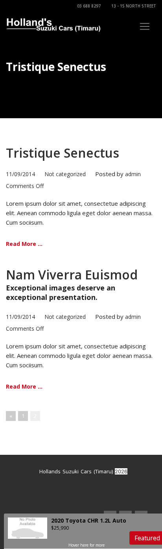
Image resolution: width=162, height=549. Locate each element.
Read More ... (24, 244)
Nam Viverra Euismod (72, 274)
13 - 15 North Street (133, 6)
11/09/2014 (20, 174)
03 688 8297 (89, 6)
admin (133, 174)
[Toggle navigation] (145, 26)
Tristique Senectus (62, 152)
